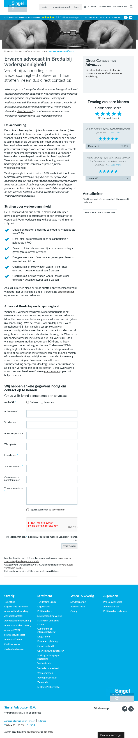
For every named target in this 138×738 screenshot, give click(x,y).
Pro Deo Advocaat (112, 601)
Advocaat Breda (111, 606)
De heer (34, 402)
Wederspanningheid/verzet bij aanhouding (63, 51)
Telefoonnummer (13, 466)
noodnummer (33, 731)
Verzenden (69, 546)
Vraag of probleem (13, 488)
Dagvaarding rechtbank (16, 606)
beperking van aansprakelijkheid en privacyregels (38, 560)
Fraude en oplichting (47, 641)
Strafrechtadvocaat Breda (35, 51)
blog (76, 6)
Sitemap (42, 720)
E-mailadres (10, 455)
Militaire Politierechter (48, 687)
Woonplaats (10, 444)
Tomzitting (105, 6)
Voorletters (10, 422)
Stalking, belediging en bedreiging (48, 657)
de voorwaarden (57, 509)
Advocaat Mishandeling (16, 611)
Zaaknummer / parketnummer (12, 479)
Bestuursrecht (77, 606)
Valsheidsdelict (44, 663)
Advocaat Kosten (13, 639)
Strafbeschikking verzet (49, 615)
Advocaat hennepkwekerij (17, 620)
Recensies (85, 6)
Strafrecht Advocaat (14, 634)
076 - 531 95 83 (90, 17)
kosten (45, 6)
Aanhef (8, 402)
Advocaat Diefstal (13, 615)
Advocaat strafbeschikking (17, 625)
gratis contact (52, 371)
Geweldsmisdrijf (45, 646)
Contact (93, 6)
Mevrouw (49, 402)
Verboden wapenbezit (48, 668)
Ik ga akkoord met (47, 509)
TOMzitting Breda (46, 601)
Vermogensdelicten (47, 677)
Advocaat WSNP (12, 630)
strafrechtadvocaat (14, 649)
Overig (73, 611)
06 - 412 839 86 (112, 17)
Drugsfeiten (43, 636)
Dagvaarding (120, 6)
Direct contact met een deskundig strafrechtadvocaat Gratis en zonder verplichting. (104, 73)
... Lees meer (113, 132)
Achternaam (10, 411)
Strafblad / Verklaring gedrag (48, 622)
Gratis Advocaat (12, 644)
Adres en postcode (13, 433)
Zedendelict (43, 682)
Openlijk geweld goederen (50, 650)
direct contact (25, 111)
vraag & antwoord (61, 6)
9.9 (67, 17)
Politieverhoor (44, 611)
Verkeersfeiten (45, 673)
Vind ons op (101, 708)
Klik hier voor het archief (100, 212)
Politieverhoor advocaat (115, 611)
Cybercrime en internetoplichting (46, 630)
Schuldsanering (78, 601)
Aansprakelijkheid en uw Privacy (19, 720)
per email (48, 731)
